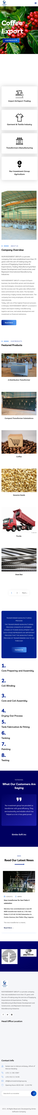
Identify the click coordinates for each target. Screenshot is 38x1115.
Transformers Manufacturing (19, 148)
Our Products (11, 40)
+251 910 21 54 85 (12, 1077)
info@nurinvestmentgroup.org (16, 1081)
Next (24, 593)
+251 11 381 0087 (12, 1073)
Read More (9, 323)
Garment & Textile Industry (19, 124)
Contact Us (19, 650)
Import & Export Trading (19, 101)
